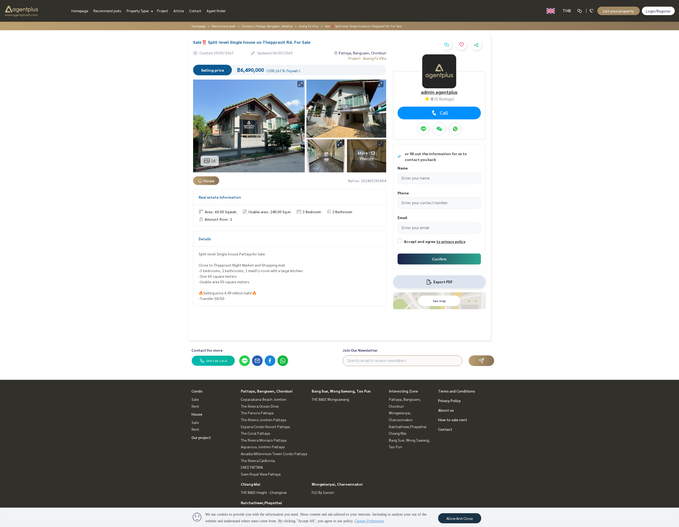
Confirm (439, 258)
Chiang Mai (250, 484)
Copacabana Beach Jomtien (263, 399)
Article (178, 10)
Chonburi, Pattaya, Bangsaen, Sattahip (267, 26)
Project (162, 10)
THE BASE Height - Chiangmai (264, 492)
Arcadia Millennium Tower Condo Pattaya (274, 453)
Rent (195, 406)
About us (446, 410)
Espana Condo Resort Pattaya (265, 426)
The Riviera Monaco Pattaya (263, 440)
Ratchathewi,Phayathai (261, 502)
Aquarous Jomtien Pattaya (263, 446)
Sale (195, 399)
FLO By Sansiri (323, 492)
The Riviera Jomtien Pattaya (263, 419)
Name (403, 167)
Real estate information (220, 197)
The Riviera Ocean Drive (260, 406)
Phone (403, 192)
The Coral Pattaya (255, 433)
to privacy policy (450, 241)
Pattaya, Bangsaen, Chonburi (267, 391)
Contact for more (207, 350)
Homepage (79, 10)
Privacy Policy (449, 400)
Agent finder (216, 10)
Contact (195, 10)
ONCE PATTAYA (252, 467)
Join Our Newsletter (360, 350)
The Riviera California (258, 460)
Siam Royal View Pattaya (261, 474)
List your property (618, 10)
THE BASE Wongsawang (330, 399)
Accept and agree (419, 241)
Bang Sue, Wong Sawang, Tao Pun (341, 391)
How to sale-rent (452, 419)
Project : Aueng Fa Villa (367, 58)
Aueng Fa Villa (309, 26)
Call (444, 113)
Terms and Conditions (456, 391)
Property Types (138, 10)
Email (402, 217)
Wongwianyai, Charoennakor (337, 484)
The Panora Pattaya (257, 412)
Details (205, 238)
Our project (201, 437)
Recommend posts (107, 10)
